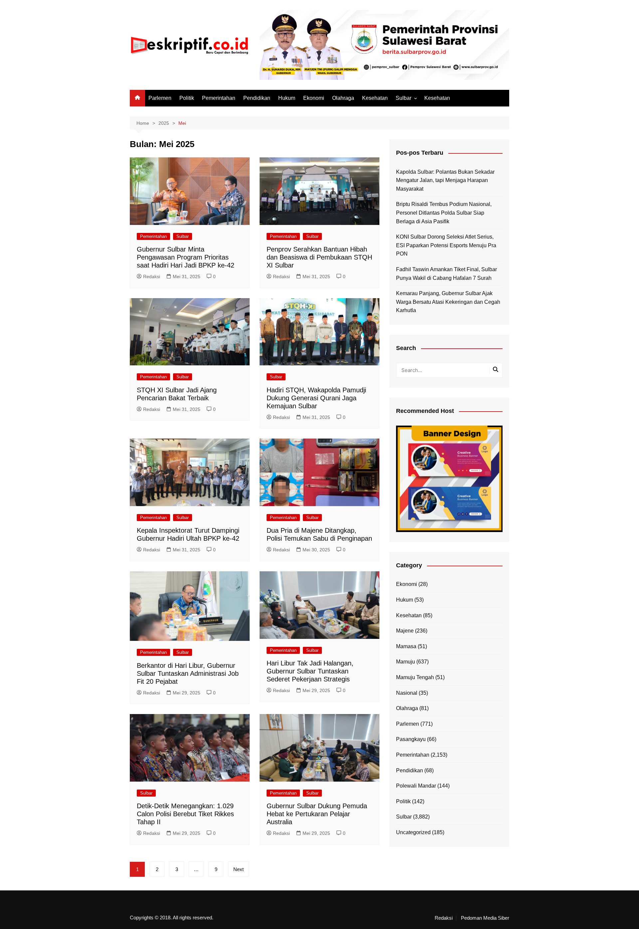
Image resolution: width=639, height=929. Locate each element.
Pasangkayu (411, 739)
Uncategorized (413, 832)
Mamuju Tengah (415, 677)
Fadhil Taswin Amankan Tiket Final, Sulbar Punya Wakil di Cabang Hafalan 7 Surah (446, 274)
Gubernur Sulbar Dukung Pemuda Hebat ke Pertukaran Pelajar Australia (317, 814)
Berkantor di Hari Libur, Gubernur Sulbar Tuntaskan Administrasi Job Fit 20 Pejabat (188, 673)
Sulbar (403, 98)
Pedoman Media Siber (485, 918)
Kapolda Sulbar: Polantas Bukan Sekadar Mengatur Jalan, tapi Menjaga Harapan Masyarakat (445, 180)
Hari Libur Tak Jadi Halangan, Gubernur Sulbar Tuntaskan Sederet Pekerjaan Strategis (310, 671)
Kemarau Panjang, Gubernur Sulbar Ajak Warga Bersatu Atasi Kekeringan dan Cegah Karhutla (448, 301)
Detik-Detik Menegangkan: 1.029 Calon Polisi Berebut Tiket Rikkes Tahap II (185, 814)
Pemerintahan (218, 98)
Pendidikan (256, 98)
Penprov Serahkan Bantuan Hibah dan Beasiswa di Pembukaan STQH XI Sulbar (319, 257)
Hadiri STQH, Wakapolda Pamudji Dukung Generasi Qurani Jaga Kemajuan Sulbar (316, 398)
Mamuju (405, 661)
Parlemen (159, 98)
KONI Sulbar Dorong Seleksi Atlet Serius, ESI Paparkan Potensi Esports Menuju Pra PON (446, 245)
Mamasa (406, 646)
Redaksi (151, 276)
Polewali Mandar (416, 786)
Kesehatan (375, 98)
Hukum (286, 98)
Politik (186, 98)
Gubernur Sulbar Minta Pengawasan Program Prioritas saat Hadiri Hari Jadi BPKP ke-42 (185, 257)
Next (238, 869)
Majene (405, 631)
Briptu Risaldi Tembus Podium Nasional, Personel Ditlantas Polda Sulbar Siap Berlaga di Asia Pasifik (444, 212)
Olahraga (343, 98)
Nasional (406, 693)
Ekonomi (313, 98)
